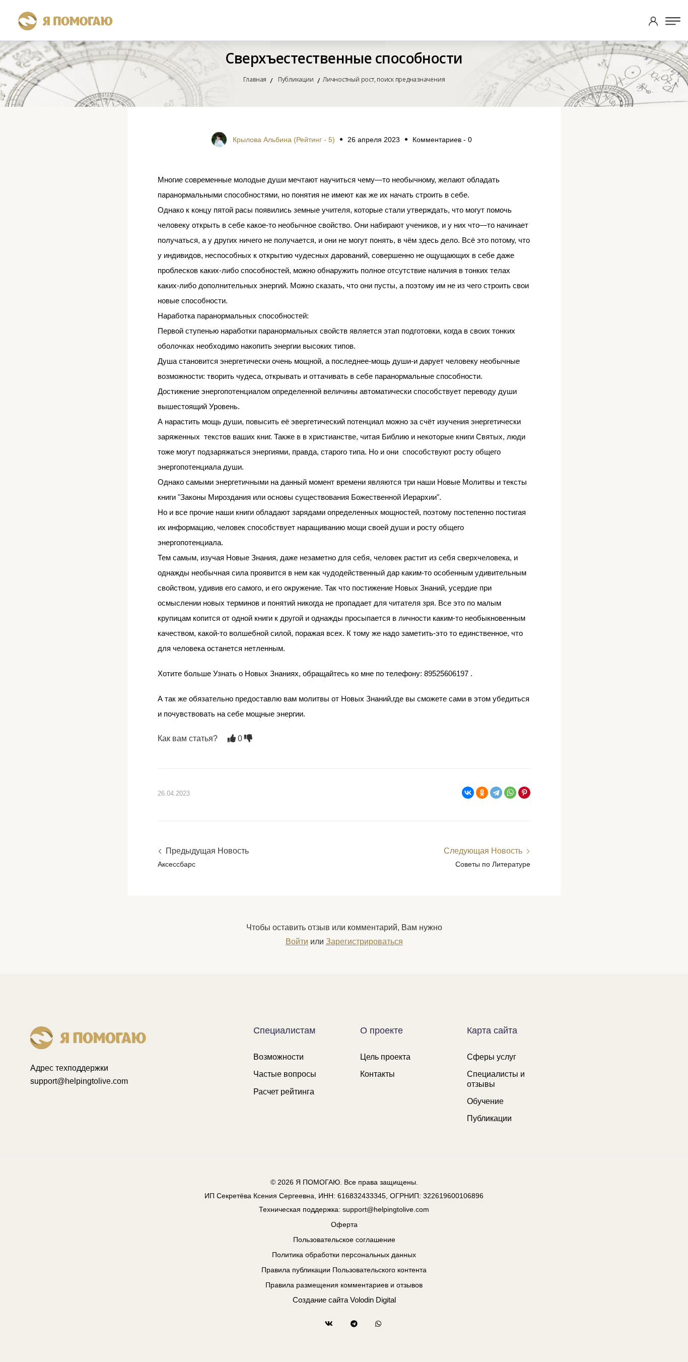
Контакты (377, 1074)
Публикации (489, 1118)
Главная (254, 79)
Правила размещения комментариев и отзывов (344, 1285)
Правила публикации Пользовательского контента (344, 1270)
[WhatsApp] (510, 793)
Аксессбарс (176, 864)
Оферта (344, 1224)
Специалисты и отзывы (496, 1079)
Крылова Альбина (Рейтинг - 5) (284, 140)
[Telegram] (496, 793)
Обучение (485, 1101)
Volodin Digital (373, 1299)
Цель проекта (385, 1057)
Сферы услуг (491, 1057)
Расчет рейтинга (283, 1091)
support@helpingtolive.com (79, 1081)
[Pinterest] (524, 793)
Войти (297, 941)
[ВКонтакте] (468, 793)
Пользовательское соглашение (344, 1240)
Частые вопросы (284, 1074)
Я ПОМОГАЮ (318, 1182)
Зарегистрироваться (364, 941)
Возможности (278, 1057)
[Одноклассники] (482, 793)
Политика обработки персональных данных (344, 1255)
